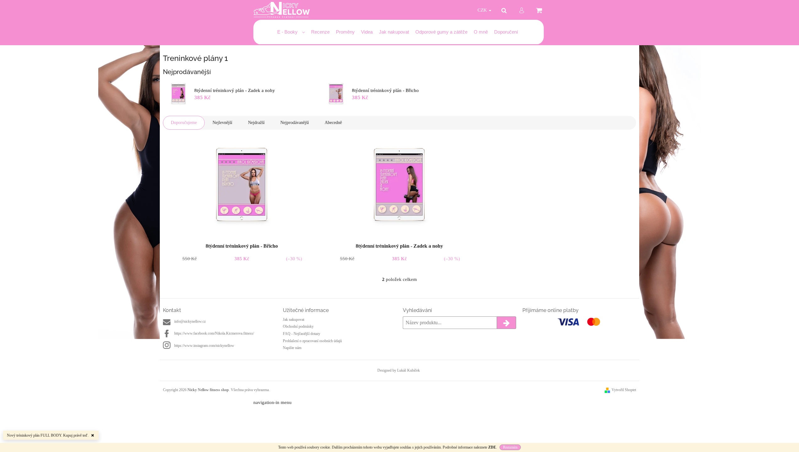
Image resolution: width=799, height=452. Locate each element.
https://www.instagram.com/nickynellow (204, 345)
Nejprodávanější (294, 122)
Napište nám (292, 348)
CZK (483, 10)
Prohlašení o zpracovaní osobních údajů (312, 341)
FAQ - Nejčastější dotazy (301, 333)
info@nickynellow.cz (190, 321)
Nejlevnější (222, 122)
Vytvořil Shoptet (624, 390)
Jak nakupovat (293, 319)
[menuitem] (291, 32)
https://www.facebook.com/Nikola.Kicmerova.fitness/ (214, 333)
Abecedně (333, 122)
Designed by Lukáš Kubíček (398, 370)
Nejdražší (256, 122)
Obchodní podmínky (298, 326)
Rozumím (510, 447)
